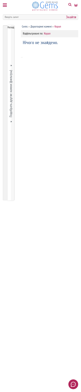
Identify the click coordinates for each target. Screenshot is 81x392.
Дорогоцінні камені (41, 26)
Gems (25, 26)
